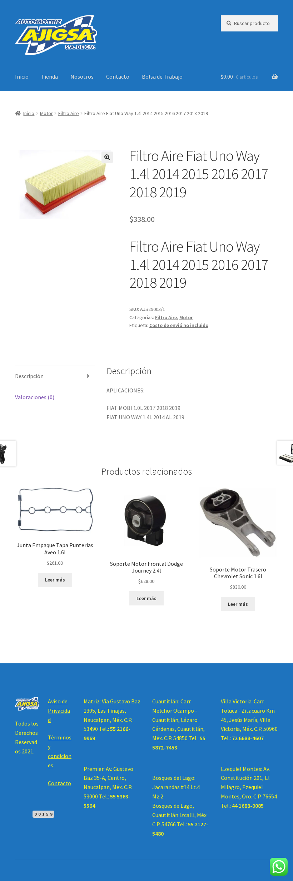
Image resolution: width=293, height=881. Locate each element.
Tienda (49, 76)
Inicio (22, 76)
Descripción (29, 376)
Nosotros (82, 76)
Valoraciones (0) (34, 397)
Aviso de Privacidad (59, 710)
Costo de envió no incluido (178, 325)
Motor (46, 113)
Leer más (55, 579)
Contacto (117, 76)
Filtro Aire (68, 113)
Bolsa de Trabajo (162, 76)
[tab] (55, 376)
